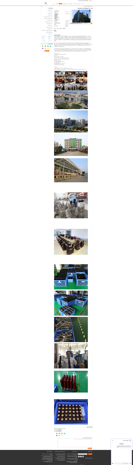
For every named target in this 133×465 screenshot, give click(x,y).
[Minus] (112, 440)
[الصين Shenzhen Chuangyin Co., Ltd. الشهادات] (44, 38)
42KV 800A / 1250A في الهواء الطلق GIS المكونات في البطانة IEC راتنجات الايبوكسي (71, 459)
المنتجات (57, 3)
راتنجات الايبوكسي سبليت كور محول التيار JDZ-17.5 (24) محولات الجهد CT (59, 458)
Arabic (91, 0)
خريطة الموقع (87, 458)
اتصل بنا (74, 3)
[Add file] (130, 463)
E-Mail (91, 458)
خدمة (60, 28)
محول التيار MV (50, 13)
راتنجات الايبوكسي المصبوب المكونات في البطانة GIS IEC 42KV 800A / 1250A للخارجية (72, 456)
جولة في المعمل (65, 3)
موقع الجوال (90, 459)
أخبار (82, 3)
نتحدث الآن (78, 3)
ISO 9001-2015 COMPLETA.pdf (59, 46)
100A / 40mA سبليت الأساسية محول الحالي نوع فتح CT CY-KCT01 (60, 454)
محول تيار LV (50, 11)
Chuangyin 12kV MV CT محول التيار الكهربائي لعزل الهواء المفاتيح (47, 461)
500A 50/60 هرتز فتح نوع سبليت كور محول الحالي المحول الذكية (60, 460)
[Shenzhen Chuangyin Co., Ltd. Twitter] (83, 457)
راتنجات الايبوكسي (49, 28)
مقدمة (55, 28)
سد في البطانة (50, 25)
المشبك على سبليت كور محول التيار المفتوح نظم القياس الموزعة (60, 456)
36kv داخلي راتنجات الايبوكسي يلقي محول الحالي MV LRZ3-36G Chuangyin (47, 456)
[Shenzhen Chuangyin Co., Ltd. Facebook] (81, 457)
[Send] (112, 463)
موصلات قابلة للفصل (49, 23)
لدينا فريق (64, 28)
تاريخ (57, 28)
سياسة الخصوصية (81, 464)
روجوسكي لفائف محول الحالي (48, 18)
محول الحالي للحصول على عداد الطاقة (47, 30)
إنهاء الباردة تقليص (49, 20)
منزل (54, 3)
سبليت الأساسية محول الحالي (48, 16)
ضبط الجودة (70, 3)
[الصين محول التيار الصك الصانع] (46, 3)
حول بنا (60, 3)
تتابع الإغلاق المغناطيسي (49, 32)
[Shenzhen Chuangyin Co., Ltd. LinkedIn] (79, 457)
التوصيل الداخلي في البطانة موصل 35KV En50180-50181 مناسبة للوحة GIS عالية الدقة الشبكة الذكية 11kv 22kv (72, 462)
